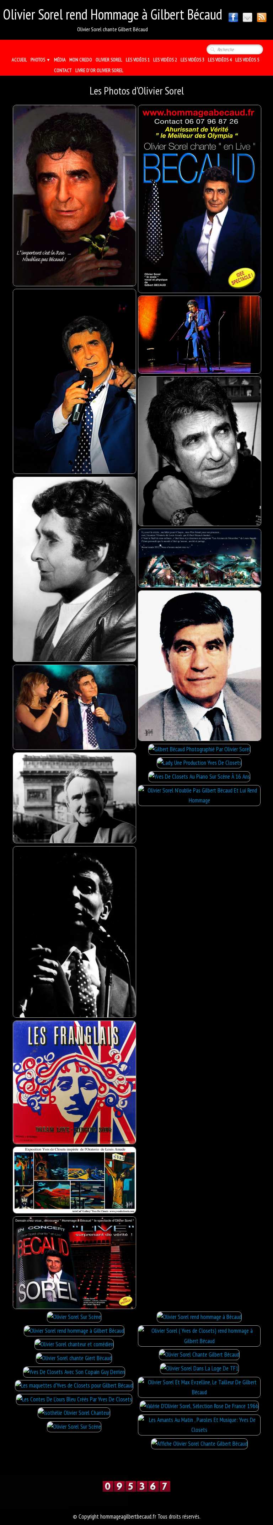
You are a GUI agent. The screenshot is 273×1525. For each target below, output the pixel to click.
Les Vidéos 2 (165, 59)
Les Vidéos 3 (192, 59)
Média (60, 59)
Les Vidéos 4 (220, 59)
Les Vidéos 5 (247, 59)
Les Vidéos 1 (138, 59)
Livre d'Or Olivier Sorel (99, 70)
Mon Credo (80, 59)
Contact (63, 70)
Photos (40, 59)
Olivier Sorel (109, 59)
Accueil (19, 59)
